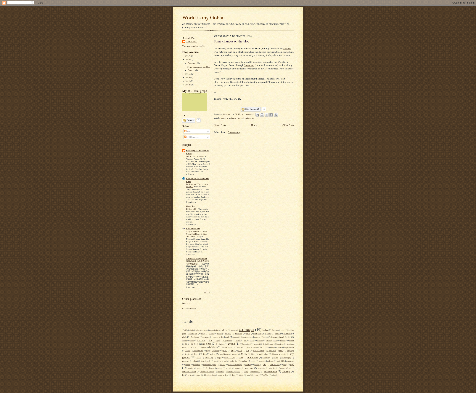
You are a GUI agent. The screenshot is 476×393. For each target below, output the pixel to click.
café (248, 333)
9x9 (191, 330)
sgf (292, 364)
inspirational (289, 347)
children (287, 333)
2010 (187, 84)
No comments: (248, 114)
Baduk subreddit (189, 308)
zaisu (273, 375)
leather (188, 354)
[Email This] (257, 115)
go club (206, 343)
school (256, 364)
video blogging (209, 375)
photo (276, 357)
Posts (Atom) (234, 132)
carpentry (258, 333)
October (191, 70)
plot (215, 361)
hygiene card (252, 347)
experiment (227, 340)
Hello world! (191, 209)
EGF (210, 340)
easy (192, 340)
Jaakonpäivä (198, 350)
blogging (224, 118)
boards (211, 333)
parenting (266, 357)
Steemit (287, 48)
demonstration (246, 337)
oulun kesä (252, 357)
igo (272, 347)
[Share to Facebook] (271, 115)
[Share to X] (266, 115)
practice (243, 360)
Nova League (229, 357)
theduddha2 (255, 371)
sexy (285, 364)
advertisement (201, 330)
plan (195, 360)
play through (205, 361)
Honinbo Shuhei (227, 347)
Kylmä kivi (271, 350)
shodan (190, 368)
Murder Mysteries (279, 354)
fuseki (291, 340)
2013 (187, 77)
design (257, 337)
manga (234, 354)
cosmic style (218, 337)
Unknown (191, 41)
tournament (270, 371)
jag (207, 350)
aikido (224, 330)
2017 (187, 55)
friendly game (271, 340)
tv (183, 374)
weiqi (241, 374)
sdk (264, 364)
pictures (185, 360)
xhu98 (249, 375)
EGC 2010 (201, 340)
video (198, 375)
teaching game (233, 371)
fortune (260, 340)
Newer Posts (220, 125)
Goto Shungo (268, 344)
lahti (281, 350)
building (228, 333)
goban (231, 343)
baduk (265, 330)
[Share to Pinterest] (276, 115)
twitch (190, 375)
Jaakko (187, 350)
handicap (280, 344)
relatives (196, 364)
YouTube (264, 375)
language (290, 350)
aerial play (214, 330)
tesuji (246, 371)
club (184, 336)
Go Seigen (220, 344)
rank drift (280, 361)
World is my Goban (203, 17)
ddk (227, 336)
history (203, 347)
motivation (263, 354)
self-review (274, 364)
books (219, 333)
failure (238, 340)
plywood (223, 361)
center (268, 333)
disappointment (277, 336)
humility (240, 347)
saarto (248, 364)
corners (205, 336)
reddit (187, 364)
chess (277, 333)
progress (262, 361)
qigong (271, 361)
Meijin (244, 354)
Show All (207, 293)
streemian (250, 118)
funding (283, 340)
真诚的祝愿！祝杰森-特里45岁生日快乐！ (197, 262)
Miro (253, 354)
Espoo (218, 340)
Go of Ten (190, 206)
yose (256, 375)
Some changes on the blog (198, 66)
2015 (187, 73)
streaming (249, 368)
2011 (187, 81)
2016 (187, 59)
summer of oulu (189, 371)
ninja (219, 357)
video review (223, 375)
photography (286, 357)
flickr (252, 340)
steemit (241, 118)
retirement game (209, 364)
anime (233, 330)
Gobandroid (245, 344)
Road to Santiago (235, 364)
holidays (213, 347)
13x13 (184, 330)
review (222, 364)
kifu (247, 350)
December (192, 63)
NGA (199, 357)
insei (279, 347)
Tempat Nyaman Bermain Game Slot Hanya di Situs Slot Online (196, 234)
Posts (188, 131)
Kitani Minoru (258, 350)
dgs (265, 336)
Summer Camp (285, 368)
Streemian (249, 65)
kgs (232, 350)
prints (253, 361)
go (186, 343)
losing (212, 354)
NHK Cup (209, 357)
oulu (241, 357)
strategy (238, 368)
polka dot (233, 361)
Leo (196, 354)
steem (233, 118)
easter (184, 340)
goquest (257, 344)
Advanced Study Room (196, 258)
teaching (221, 371)
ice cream (264, 347)
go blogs (195, 343)
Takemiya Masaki (207, 371)
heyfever (194, 347)
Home (254, 125)
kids (240, 350)
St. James (210, 368)
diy (289, 336)
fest (245, 340)
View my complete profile (193, 45)
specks (199, 368)
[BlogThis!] (262, 115)
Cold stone (195, 337)
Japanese (215, 350)
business (238, 333)
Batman (275, 330)
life (204, 354)
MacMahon (224, 354)
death (235, 337)
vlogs (233, 375)
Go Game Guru (193, 228)
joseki (224, 350)
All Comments (192, 137)
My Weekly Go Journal (195, 156)
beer (282, 330)
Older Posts (288, 125)
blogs (203, 333)
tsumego (286, 371)
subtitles (272, 368)
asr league (246, 329)
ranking (290, 360)
